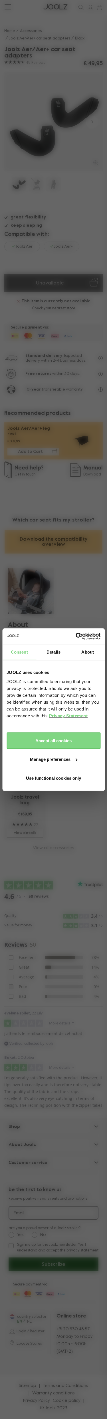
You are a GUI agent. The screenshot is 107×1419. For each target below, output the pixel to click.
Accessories (31, 31)
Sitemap (27, 1386)
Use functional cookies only (53, 777)
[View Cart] (98, 7)
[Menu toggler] (7, 7)
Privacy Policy (36, 1400)
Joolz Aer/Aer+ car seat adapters (39, 38)
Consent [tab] (19, 652)
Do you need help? (26, 7)
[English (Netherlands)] (12, 1316)
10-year (33, 389)
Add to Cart (30, 451)
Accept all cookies (53, 740)
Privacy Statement (68, 715)
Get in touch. (26, 474)
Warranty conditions (53, 1393)
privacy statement (82, 1250)
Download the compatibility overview (54, 542)
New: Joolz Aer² (23, 7)
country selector (32, 1317)
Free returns (38, 374)
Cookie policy (66, 1400)
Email (19, 1213)
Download (92, 474)
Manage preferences (50, 759)
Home (9, 31)
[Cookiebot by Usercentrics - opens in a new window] (76, 636)
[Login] (89, 7)
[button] (15, 122)
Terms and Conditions (65, 1386)
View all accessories (53, 848)
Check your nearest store (53, 308)
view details (25, 833)
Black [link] (79, 38)
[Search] (79, 7)
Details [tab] (53, 652)
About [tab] (87, 652)
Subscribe (53, 1264)
